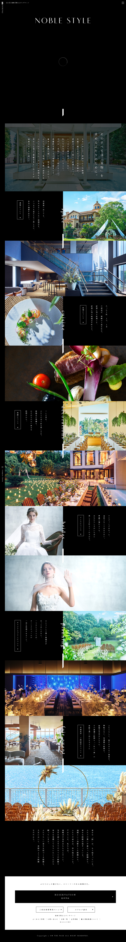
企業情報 (74, 919)
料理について (83, 313)
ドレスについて (81, 524)
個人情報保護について (89, 919)
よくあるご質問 (39, 919)
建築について (20, 208)
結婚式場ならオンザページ (65, 915)
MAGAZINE (65, 922)
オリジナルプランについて (18, 634)
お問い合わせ (53, 919)
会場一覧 (64, 919)
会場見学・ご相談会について (81, 740)
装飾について (18, 418)
